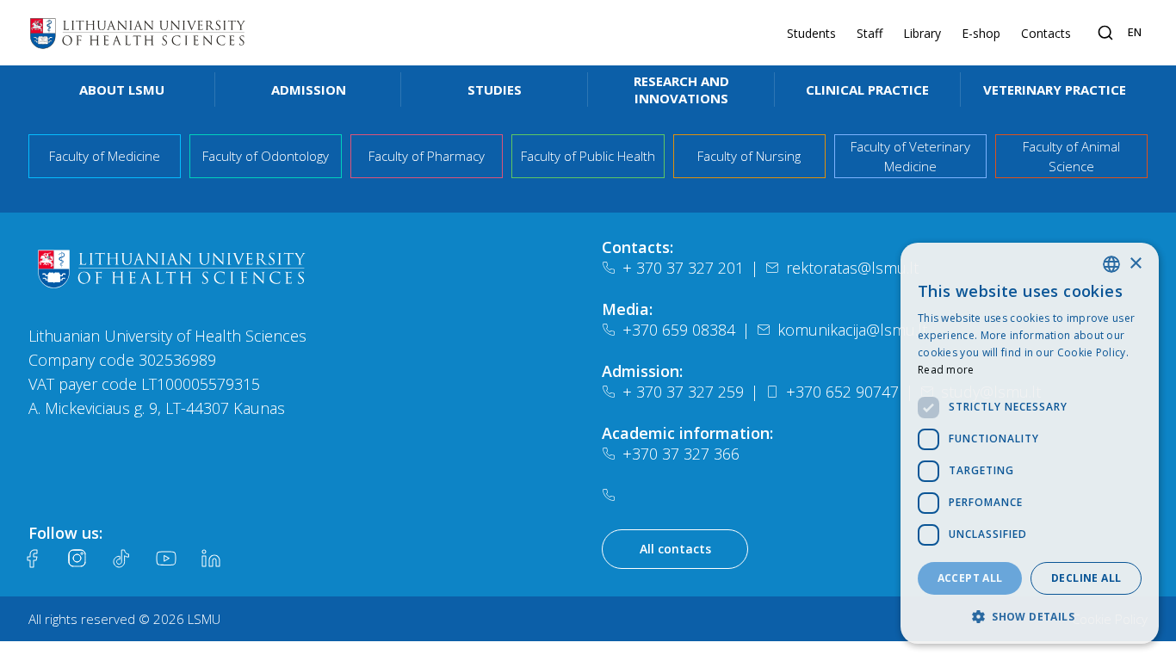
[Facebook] (32, 558)
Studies (494, 89)
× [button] (1135, 263)
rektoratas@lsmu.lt (852, 267)
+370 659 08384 (678, 329)
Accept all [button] (970, 578)
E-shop (981, 33)
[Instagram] (76, 558)
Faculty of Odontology (265, 155)
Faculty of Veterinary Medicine (910, 156)
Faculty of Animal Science (1071, 156)
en (1135, 32)
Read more (946, 369)
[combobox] (1111, 264)
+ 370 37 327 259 (683, 391)
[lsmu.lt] (137, 32)
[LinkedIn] (211, 558)
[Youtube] (166, 558)
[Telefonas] (612, 495)
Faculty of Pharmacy (426, 155)
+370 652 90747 (842, 391)
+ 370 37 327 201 (683, 267)
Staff (869, 33)
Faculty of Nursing (749, 155)
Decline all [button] (1086, 578)
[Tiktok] (121, 558)
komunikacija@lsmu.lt (852, 329)
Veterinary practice (1054, 89)
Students (811, 33)
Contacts (1046, 33)
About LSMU (121, 89)
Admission (308, 89)
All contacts (675, 549)
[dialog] (1030, 443)
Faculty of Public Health (588, 155)
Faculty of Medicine (104, 155)
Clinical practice (867, 89)
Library (922, 33)
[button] (1030, 616)
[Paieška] (1105, 33)
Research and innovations (681, 89)
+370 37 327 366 (681, 453)
